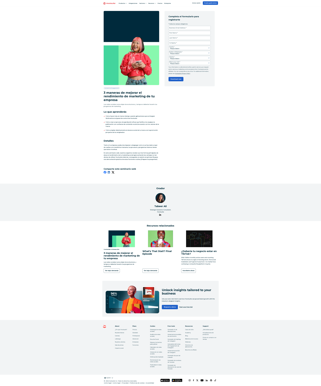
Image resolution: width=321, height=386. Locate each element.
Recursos (151, 3)
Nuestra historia (119, 332)
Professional (136, 336)
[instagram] (189, 380)
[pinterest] (211, 380)
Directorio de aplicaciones (189, 346)
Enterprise (167, 3)
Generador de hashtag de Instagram (174, 340)
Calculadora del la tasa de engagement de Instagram (174, 345)
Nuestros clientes (120, 342)
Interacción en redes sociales (156, 353)
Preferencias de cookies (137, 383)
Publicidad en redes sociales (156, 365)
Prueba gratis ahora (210, 3)
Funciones (135, 345)
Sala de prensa (119, 345)
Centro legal (107, 383)
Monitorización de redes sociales (155, 361)
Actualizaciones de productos (208, 333)
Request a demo (170, 307)
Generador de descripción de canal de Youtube (174, 367)
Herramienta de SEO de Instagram (174, 351)
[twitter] (113, 172)
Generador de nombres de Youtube (174, 361)
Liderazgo (118, 339)
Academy (188, 332)
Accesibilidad (150, 383)
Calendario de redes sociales (156, 348)
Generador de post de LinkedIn (174, 356)
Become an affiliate (191, 350)
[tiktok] (215, 380)
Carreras (117, 336)
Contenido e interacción (111, 249)
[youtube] (201, 380)
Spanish (108, 377)
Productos (122, 3)
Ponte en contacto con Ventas (209, 338)
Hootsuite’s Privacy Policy (182, 73)
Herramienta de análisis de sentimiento (174, 335)
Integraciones (133, 3)
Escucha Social (154, 339)
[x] (197, 380)
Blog (186, 336)
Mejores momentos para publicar (156, 343)
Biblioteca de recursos (191, 339)
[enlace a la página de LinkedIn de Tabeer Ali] (160, 215)
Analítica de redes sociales (155, 335)
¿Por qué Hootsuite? (121, 329)
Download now (176, 79)
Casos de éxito (189, 329)
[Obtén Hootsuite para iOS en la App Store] (165, 380)
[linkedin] (109, 172)
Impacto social (119, 348)
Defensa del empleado (156, 357)
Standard (135, 332)
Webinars (188, 342)
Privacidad (125, 383)
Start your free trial (186, 307)
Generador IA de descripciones (172, 330)
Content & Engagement (111, 88)
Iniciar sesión (196, 3)
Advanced (135, 339)
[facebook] (105, 172)
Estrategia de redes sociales (155, 330)
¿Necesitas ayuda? (208, 329)
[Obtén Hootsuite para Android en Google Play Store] (177, 380)
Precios (160, 3)
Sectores (142, 3)
